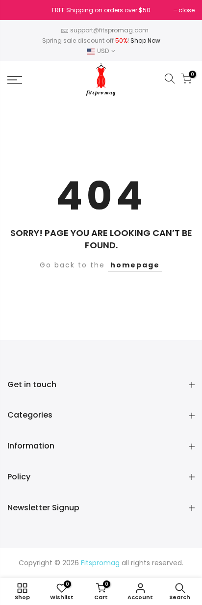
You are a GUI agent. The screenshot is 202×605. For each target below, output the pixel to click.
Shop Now (145, 40)
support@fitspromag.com (109, 30)
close (20, 10)
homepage (135, 265)
